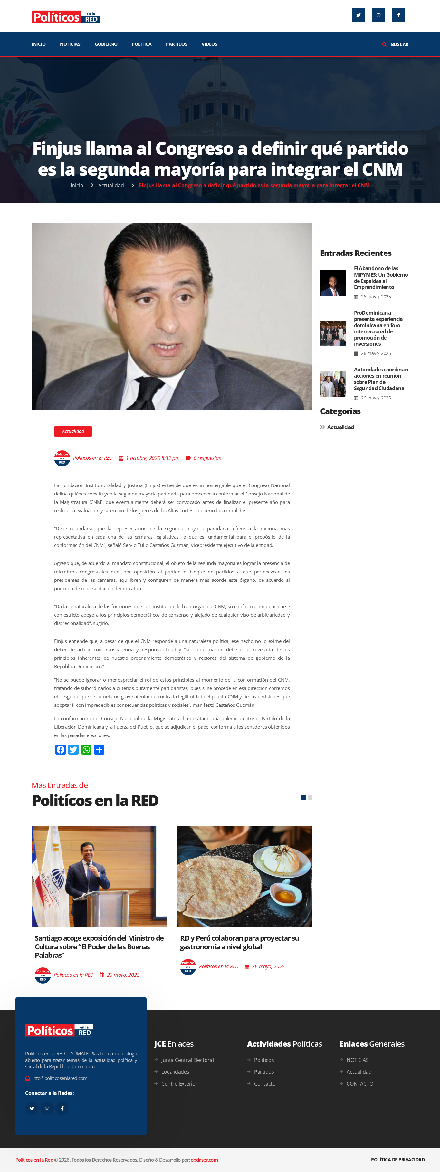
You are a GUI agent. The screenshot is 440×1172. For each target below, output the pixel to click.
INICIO (38, 44)
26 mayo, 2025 (375, 296)
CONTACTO (360, 1083)
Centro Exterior (179, 1083)
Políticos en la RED (93, 458)
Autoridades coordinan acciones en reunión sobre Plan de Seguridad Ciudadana (381, 379)
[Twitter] (358, 15)
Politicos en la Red (34, 1160)
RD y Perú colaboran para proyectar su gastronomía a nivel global (239, 942)
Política (141, 44)
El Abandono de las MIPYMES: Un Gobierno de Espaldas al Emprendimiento (381, 278)
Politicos (264, 1059)
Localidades (175, 1071)
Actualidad (111, 185)
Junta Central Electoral (187, 1059)
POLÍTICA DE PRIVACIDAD (398, 1160)
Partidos (264, 1071)
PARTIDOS (176, 44)
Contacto (265, 1083)
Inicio (77, 185)
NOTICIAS (70, 44)
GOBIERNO (106, 44)
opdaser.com (204, 1160)
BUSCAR (399, 44)
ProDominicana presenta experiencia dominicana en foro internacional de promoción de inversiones (378, 328)
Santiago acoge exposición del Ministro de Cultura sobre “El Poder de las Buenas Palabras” (99, 946)
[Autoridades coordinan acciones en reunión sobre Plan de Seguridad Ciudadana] (333, 384)
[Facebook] (398, 15)
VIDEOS (209, 44)
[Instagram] (378, 15)
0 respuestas (207, 458)
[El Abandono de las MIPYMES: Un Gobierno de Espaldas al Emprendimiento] (333, 282)
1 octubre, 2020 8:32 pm (152, 458)
